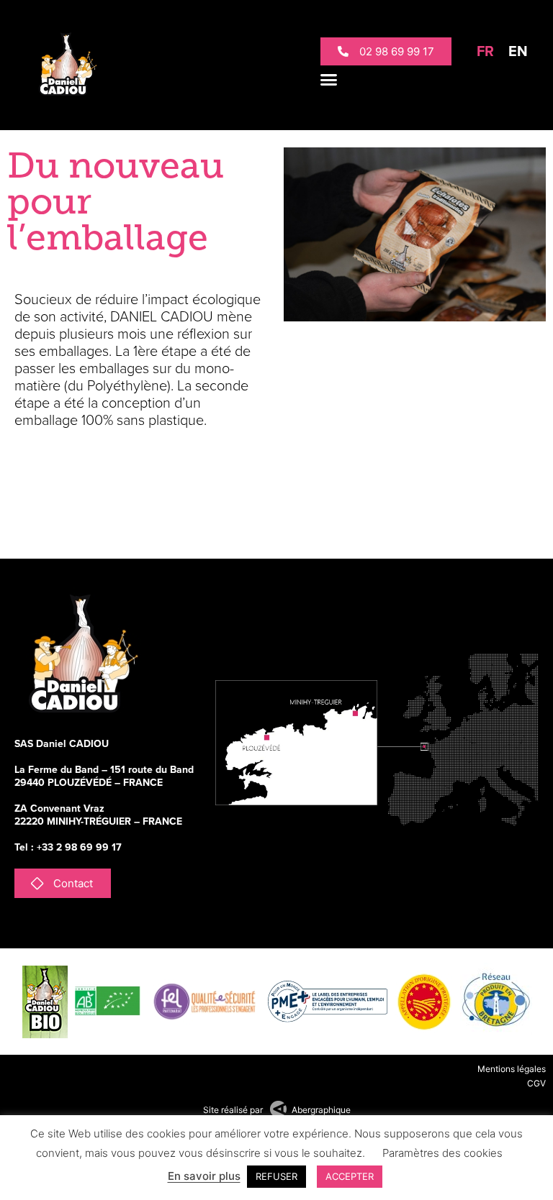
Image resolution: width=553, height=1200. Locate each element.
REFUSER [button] (276, 1176)
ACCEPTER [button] (349, 1176)
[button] (329, 79)
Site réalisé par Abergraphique (277, 1109)
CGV (536, 1083)
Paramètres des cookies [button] (442, 1153)
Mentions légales (511, 1068)
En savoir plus (204, 1176)
